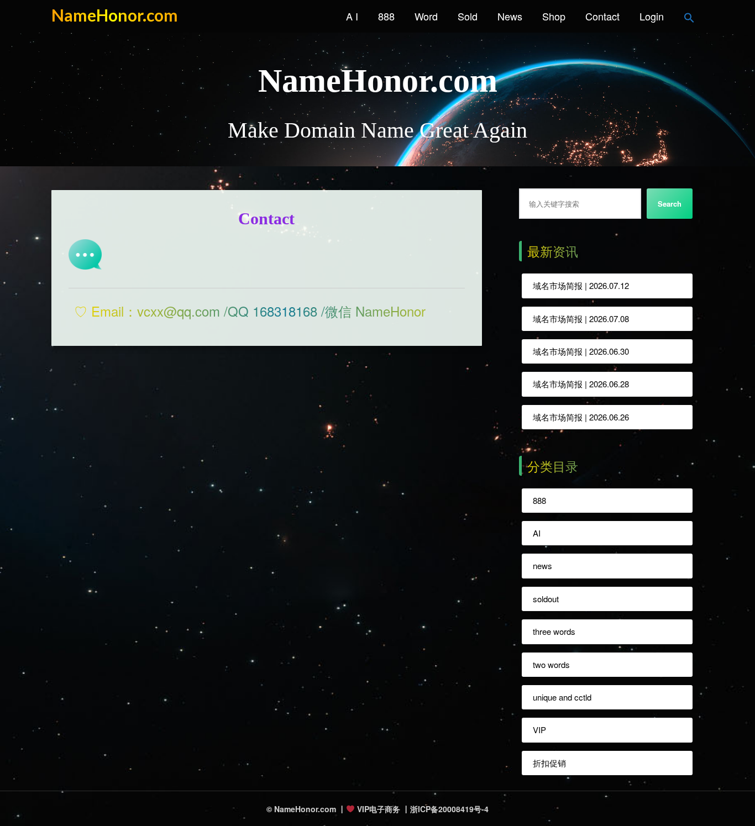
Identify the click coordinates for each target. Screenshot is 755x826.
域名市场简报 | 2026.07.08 (581, 318)
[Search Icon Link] (689, 16)
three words (554, 631)
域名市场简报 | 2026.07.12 (581, 285)
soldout (546, 598)
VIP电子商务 (377, 808)
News (509, 16)
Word (426, 16)
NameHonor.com (114, 15)
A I (352, 16)
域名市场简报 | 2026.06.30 (581, 351)
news (542, 565)
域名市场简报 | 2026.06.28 (581, 384)
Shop (553, 16)
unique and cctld (562, 697)
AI (537, 533)
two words (551, 664)
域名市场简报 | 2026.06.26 (581, 417)
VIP (539, 729)
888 (386, 16)
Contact (602, 16)
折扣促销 (549, 763)
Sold (468, 16)
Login (651, 16)
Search (669, 203)
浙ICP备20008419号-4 (449, 808)
